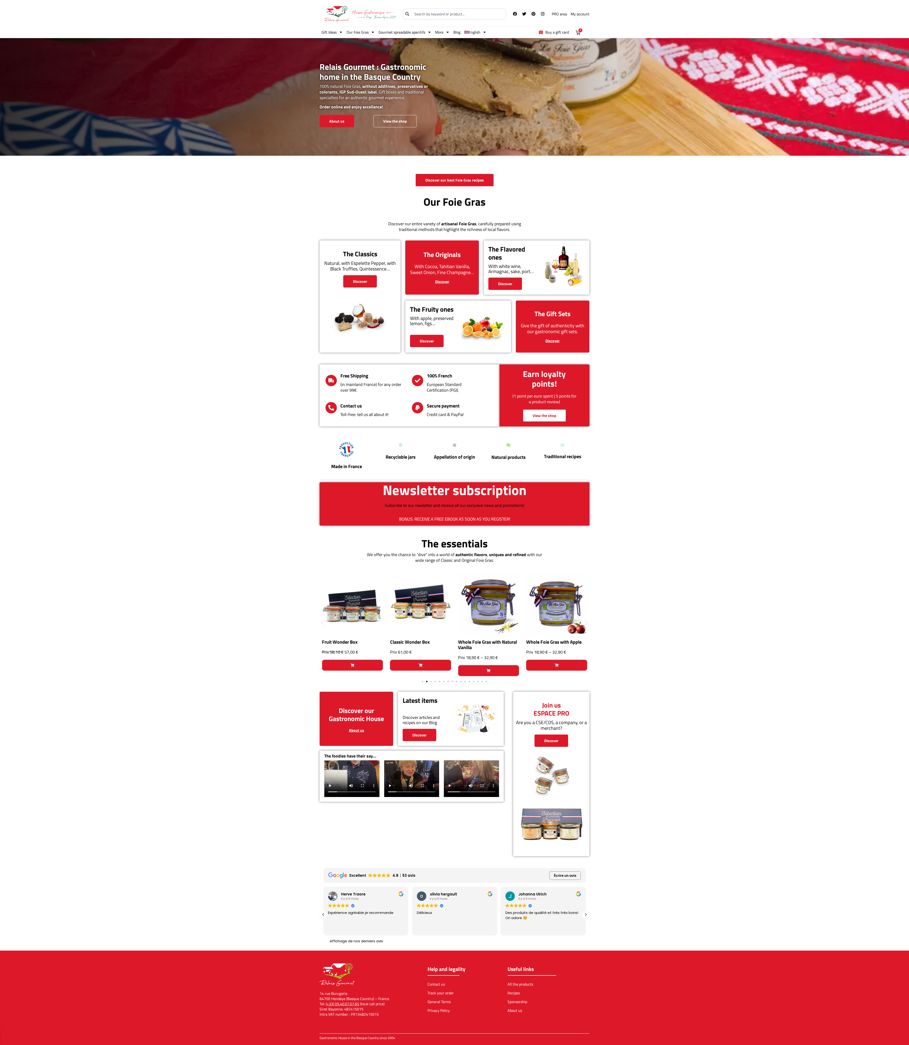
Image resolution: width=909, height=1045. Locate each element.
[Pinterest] (533, 14)
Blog (456, 32)
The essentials (455, 543)
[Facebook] (515, 14)
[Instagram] (543, 14)
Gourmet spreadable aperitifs (402, 32)
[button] (322, 623)
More (439, 32)
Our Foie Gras (358, 32)
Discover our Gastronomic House (356, 714)
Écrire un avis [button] (565, 875)
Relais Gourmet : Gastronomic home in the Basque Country (373, 71)
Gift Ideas (329, 32)
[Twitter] (524, 14)
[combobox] (454, 14)
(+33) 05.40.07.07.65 (342, 1004)
